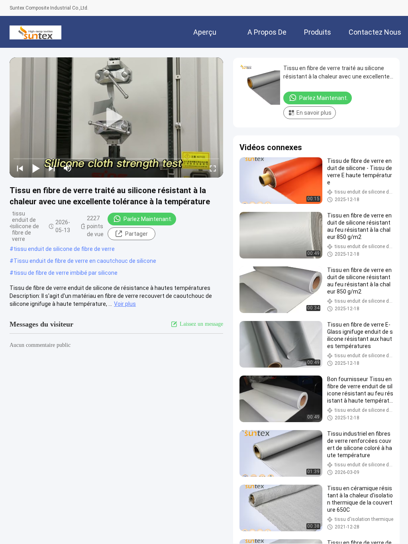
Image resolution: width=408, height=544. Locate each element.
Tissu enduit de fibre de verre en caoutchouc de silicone (85, 261)
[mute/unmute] (68, 168)
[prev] (20, 168)
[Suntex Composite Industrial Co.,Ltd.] (35, 32)
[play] (116, 117)
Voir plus (125, 304)
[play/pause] (36, 168)
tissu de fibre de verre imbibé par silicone (66, 273)
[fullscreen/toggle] (213, 168)
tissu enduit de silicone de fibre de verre (64, 249)
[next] (52, 168)
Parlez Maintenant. (148, 219)
